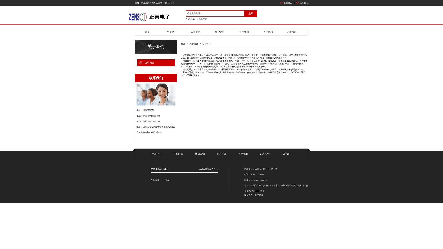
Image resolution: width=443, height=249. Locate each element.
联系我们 (304, 3)
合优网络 (259, 195)
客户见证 (220, 32)
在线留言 (288, 3)
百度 (167, 180)
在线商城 (178, 154)
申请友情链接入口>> (208, 169)
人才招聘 (268, 32)
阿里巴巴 (155, 180)
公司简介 (206, 44)
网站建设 (248, 195)
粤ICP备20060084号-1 (254, 191)
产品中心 (171, 32)
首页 (147, 32)
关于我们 (244, 32)
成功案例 (195, 32)
